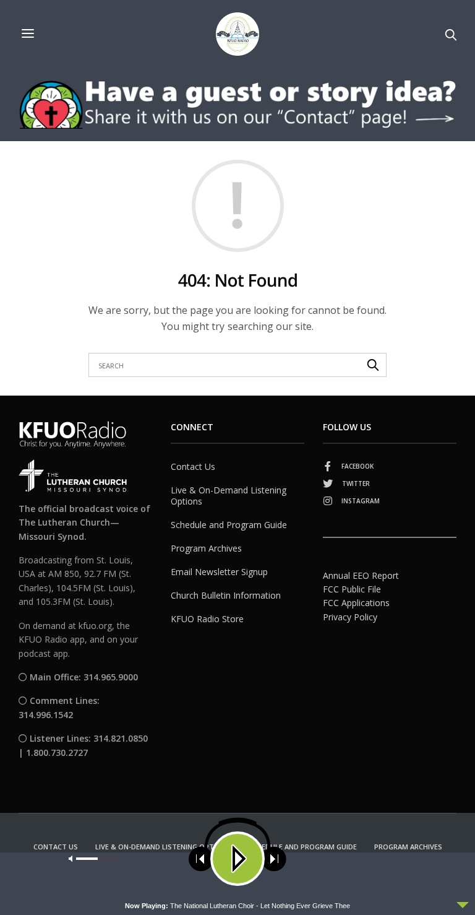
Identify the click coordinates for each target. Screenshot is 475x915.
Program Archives (206, 548)
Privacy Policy (350, 617)
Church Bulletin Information (226, 595)
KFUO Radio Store (207, 619)
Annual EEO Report (361, 575)
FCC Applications (356, 603)
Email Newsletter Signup (219, 572)
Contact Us (193, 466)
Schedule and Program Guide (229, 525)
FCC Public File (352, 589)
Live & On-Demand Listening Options (228, 495)
